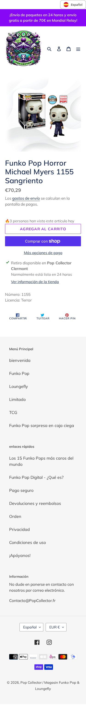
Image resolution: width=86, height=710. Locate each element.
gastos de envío (26, 198)
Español (30, 627)
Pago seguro (21, 490)
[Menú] (78, 48)
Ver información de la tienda (35, 281)
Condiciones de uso (27, 542)
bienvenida (20, 360)
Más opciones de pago (43, 252)
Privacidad (19, 529)
